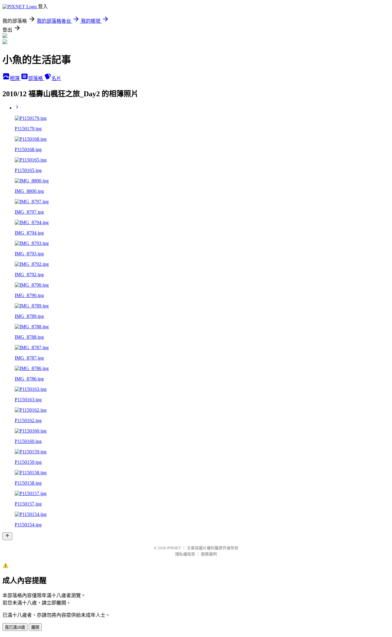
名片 (56, 78)
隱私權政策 (185, 554)
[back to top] (7, 536)
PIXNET (174, 548)
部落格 (36, 78)
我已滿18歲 (15, 627)
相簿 (15, 78)
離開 (35, 627)
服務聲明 (209, 554)
